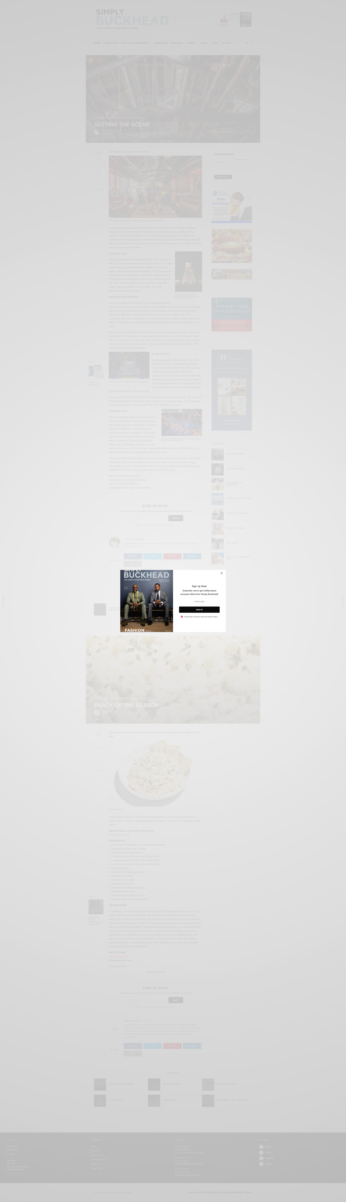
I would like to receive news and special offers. (201, 616)
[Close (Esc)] (221, 574)
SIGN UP (199, 609)
